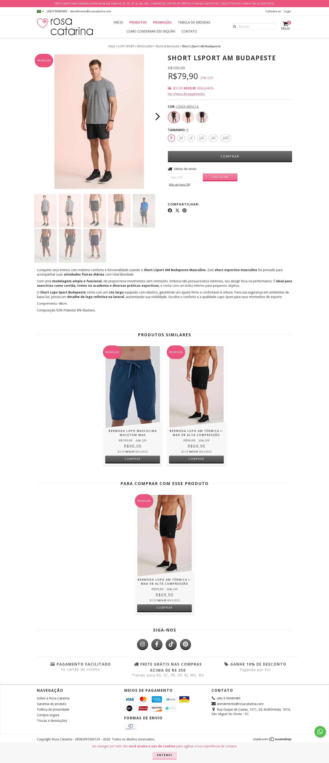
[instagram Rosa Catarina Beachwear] (142, 644)
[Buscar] (233, 26)
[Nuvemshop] (272, 740)
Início (112, 46)
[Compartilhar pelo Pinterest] (184, 210)
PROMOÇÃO (162, 22)
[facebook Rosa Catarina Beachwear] (156, 644)
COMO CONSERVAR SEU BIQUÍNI (150, 31)
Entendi (164, 755)
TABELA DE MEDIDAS (194, 22)
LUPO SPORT (126, 46)
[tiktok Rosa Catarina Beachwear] (171, 644)
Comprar (133, 459)
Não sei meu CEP (179, 185)
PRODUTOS (138, 22)
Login (287, 11)
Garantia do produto (51, 704)
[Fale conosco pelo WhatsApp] (320, 731)
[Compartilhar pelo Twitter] (177, 210)
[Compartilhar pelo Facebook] (170, 210)
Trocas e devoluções (52, 720)
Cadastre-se (273, 11)
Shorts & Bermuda (167, 46)
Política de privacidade (53, 709)
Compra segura (48, 715)
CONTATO (189, 31)
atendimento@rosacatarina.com (90, 11)
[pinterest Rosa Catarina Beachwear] (185, 644)
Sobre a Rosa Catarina (53, 698)
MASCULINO (145, 46)
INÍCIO (118, 22)
